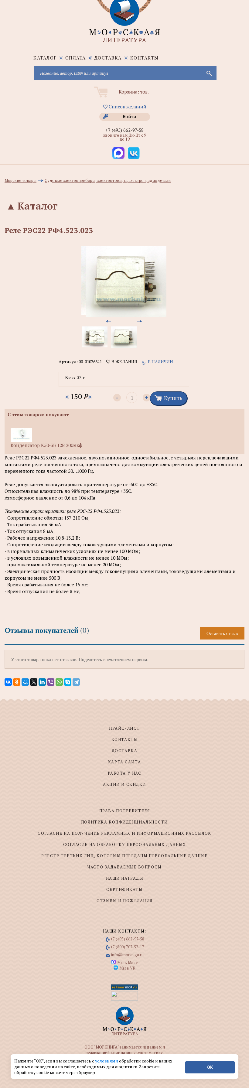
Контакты (144, 58)
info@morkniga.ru (127, 954)
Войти (129, 116)
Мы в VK (127, 968)
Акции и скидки (124, 784)
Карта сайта (124, 762)
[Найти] (209, 73)
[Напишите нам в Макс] (118, 153)
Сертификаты (124, 889)
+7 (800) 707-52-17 (127, 947)
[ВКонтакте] (8, 682)
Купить (173, 397)
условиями (107, 1061)
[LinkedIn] (42, 682)
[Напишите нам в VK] (134, 153)
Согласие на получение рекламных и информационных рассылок (124, 833)
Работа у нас (125, 773)
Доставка (108, 58)
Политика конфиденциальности (124, 822)
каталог (45, 58)
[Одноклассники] (16, 682)
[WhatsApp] (59, 682)
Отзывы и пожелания (124, 900)
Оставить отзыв (222, 633)
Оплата (75, 58)
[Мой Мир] (25, 682)
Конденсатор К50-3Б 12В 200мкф (46, 445)
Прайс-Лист (124, 728)
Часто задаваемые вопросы (124, 867)
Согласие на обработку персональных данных (124, 844)
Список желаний (126, 107)
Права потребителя (124, 810)
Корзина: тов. (134, 92)
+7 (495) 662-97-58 (124, 130)
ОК (210, 1067)
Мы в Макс (127, 962)
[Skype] (67, 682)
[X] (33, 682)
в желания (123, 362)
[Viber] (50, 682)
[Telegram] (76, 682)
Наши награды (124, 878)
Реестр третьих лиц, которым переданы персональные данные (124, 855)
